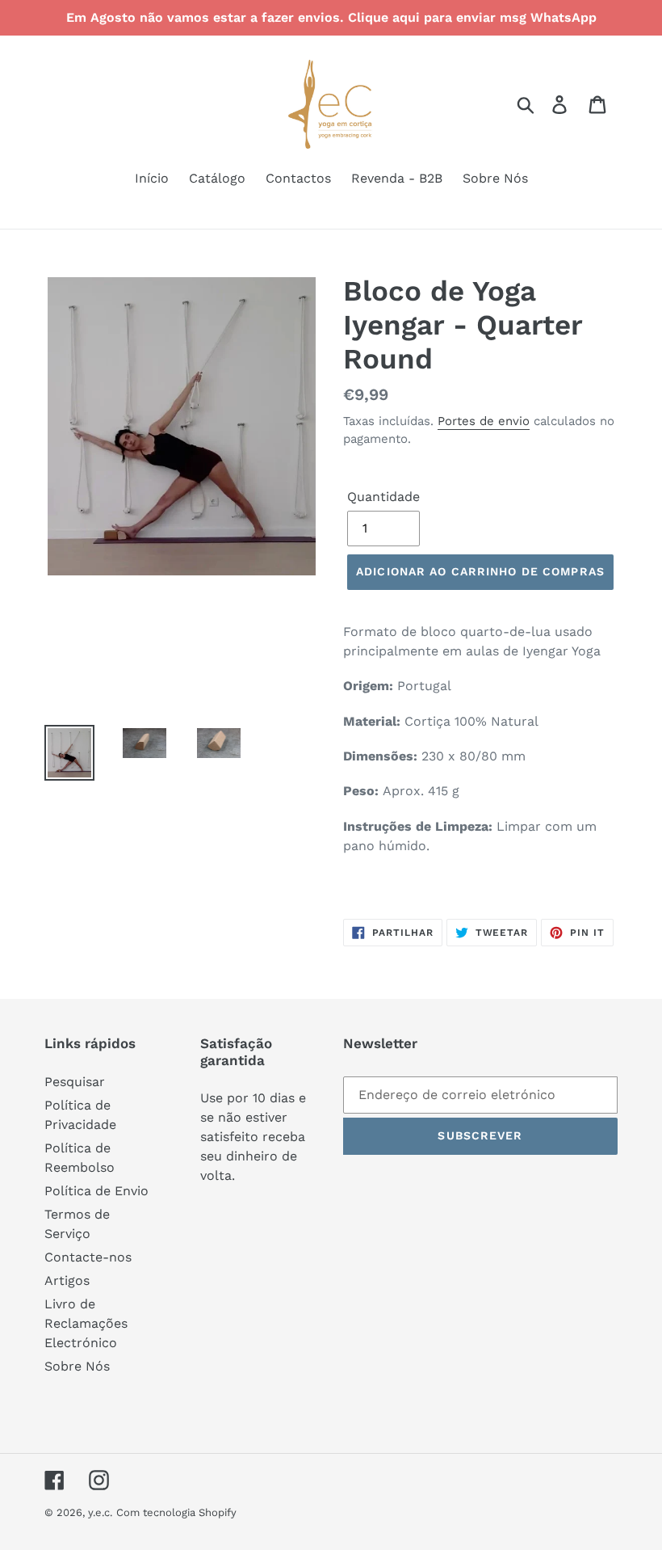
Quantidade (383, 496)
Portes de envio (484, 421)
